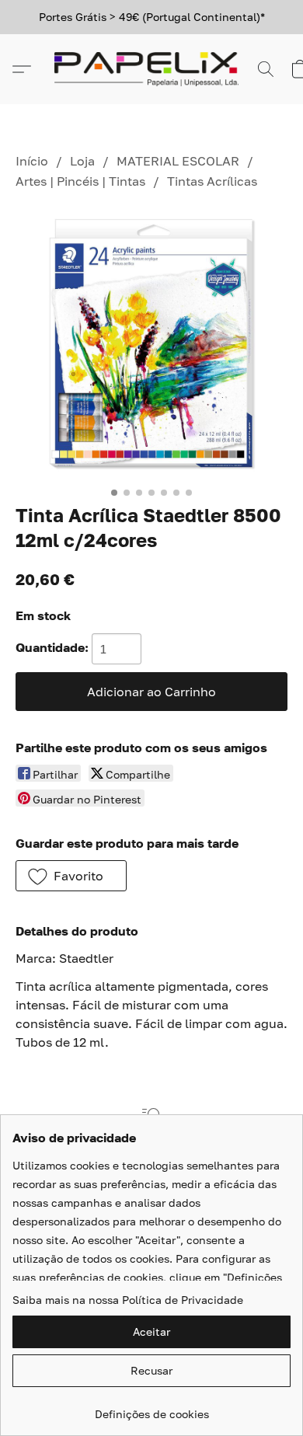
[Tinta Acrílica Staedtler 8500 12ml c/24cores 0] (151, 343)
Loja (82, 161)
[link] (151, 1408)
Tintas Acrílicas (212, 181)
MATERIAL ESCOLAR (178, 161)
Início (32, 161)
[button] (151, 69)
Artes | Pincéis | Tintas (80, 181)
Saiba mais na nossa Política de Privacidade (127, 1299)
